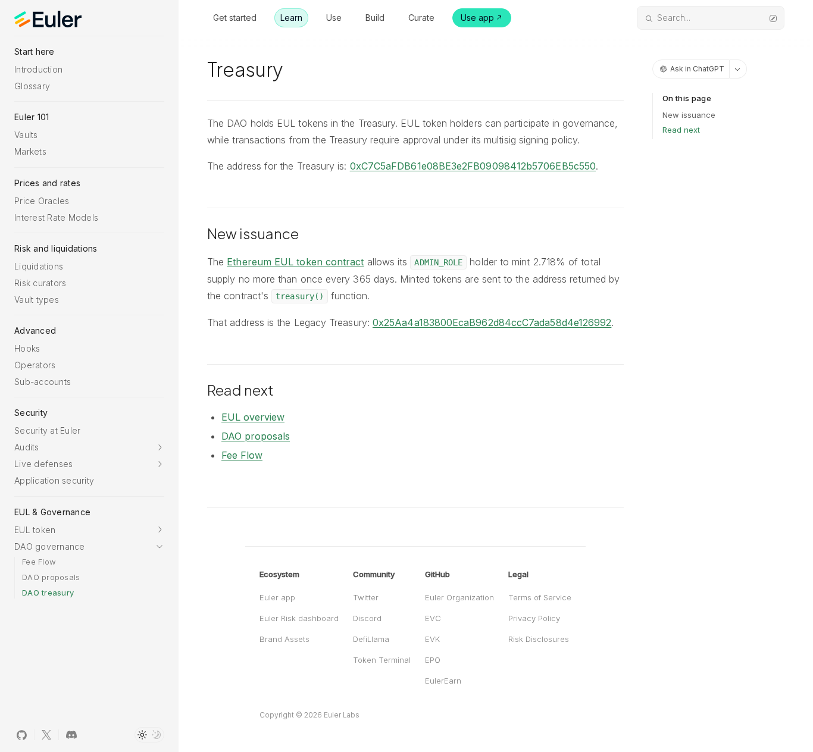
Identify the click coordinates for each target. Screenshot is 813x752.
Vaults (26, 135)
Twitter (366, 597)
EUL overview (252, 417)
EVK (432, 639)
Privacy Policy (534, 618)
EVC (433, 618)
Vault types (36, 299)
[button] (89, 447)
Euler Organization (459, 597)
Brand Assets (284, 639)
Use (334, 17)
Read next (681, 129)
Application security (54, 480)
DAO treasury (48, 592)
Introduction (38, 69)
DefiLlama (371, 639)
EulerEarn (443, 680)
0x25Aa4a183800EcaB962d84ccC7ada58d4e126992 (492, 322)
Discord (367, 618)
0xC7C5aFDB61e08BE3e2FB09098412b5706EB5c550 (473, 166)
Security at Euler (47, 430)
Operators (34, 365)
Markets (30, 151)
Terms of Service (539, 597)
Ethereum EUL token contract (295, 262)
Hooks (27, 348)
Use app (477, 17)
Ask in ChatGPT (697, 68)
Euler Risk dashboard (299, 618)
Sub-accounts (42, 382)
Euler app (277, 597)
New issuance (688, 115)
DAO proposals (51, 577)
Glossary (32, 86)
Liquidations (38, 266)
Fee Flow (39, 561)
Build (374, 17)
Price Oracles (41, 201)
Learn (291, 17)
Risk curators (40, 283)
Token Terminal (382, 660)
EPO (432, 660)
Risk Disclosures (538, 639)
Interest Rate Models (56, 217)
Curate (421, 17)
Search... (673, 17)
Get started (235, 17)
